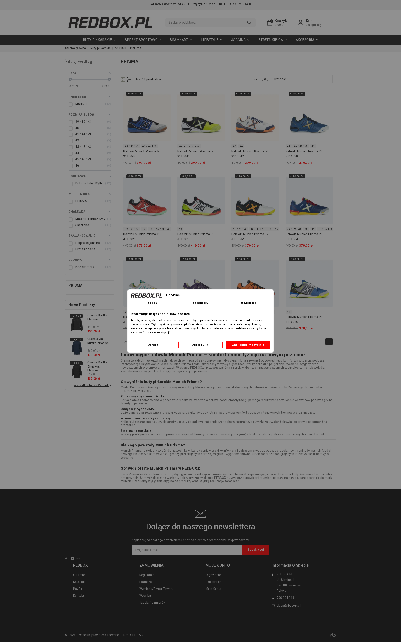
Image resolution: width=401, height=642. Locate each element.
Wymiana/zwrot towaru (156, 588)
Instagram (79, 559)
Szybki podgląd (165, 95)
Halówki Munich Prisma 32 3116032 (249, 236)
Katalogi (79, 581)
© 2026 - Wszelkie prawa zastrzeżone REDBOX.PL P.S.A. (105, 635)
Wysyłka (145, 595)
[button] (143, 40)
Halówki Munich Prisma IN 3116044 (141, 154)
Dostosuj (199, 344)
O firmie (79, 575)
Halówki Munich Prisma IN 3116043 (195, 154)
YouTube (73, 559)
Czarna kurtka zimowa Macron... (97, 366)
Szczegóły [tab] (200, 302)
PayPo (77, 588)
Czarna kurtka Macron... (97, 317)
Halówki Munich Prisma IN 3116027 (195, 236)
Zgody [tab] (152, 302)
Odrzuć (153, 344)
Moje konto (213, 588)
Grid (123, 79)
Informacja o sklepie (290, 565)
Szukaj (249, 22)
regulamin (147, 575)
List (129, 79)
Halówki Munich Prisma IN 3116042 (249, 154)
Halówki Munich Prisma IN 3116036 (304, 319)
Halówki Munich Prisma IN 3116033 (304, 236)
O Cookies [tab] (248, 302)
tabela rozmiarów (152, 602)
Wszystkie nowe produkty (92, 385)
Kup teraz (165, 103)
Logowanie (213, 575)
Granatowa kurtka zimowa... (99, 341)
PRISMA (75, 285)
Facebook (67, 559)
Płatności (146, 581)
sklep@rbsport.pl (289, 605)
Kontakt (78, 595)
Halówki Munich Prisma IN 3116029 (141, 236)
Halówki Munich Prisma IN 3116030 (304, 154)
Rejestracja (214, 581)
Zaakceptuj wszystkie (248, 344)
